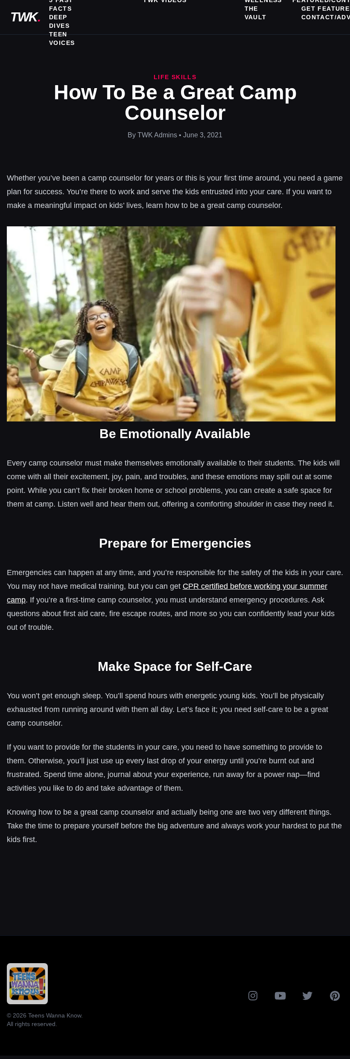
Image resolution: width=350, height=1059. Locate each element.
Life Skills (175, 77)
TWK (25, 17)
